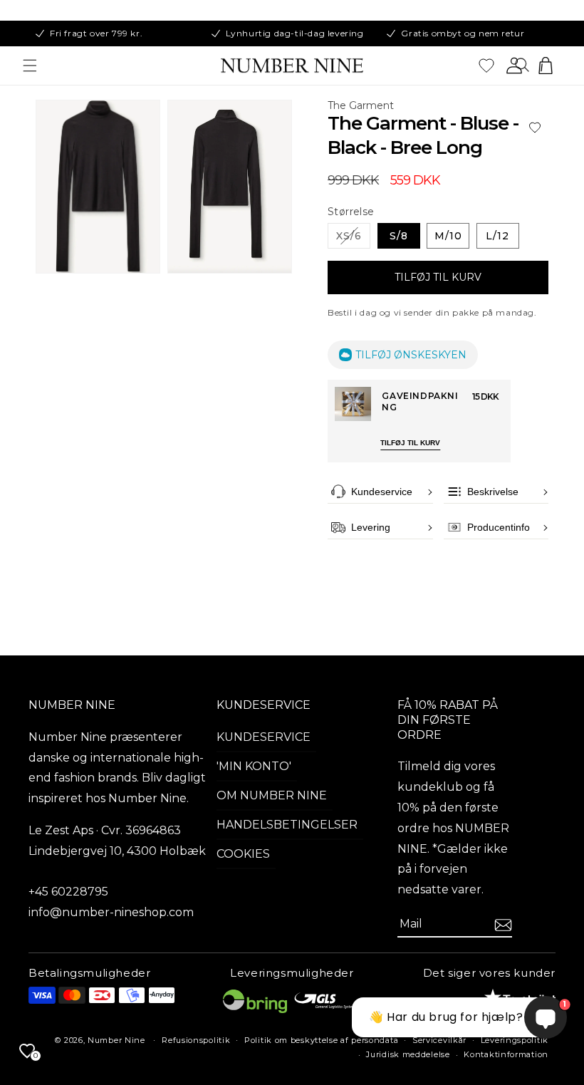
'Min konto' (254, 766)
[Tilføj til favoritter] (534, 128)
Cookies (243, 854)
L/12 (497, 235)
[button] (30, 65)
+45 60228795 (68, 891)
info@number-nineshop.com (111, 912)
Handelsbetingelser (287, 824)
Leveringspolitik (514, 1040)
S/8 (399, 235)
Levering (370, 527)
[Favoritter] (486, 65)
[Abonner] (503, 925)
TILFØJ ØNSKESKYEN (410, 354)
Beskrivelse (492, 491)
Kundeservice (381, 491)
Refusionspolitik (196, 1040)
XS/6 (353, 239)
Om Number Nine (272, 795)
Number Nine (116, 1040)
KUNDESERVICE (264, 705)
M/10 (448, 235)
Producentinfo (498, 527)
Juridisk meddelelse (407, 1054)
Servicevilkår (439, 1040)
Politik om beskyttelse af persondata (321, 1040)
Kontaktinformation (506, 1054)
